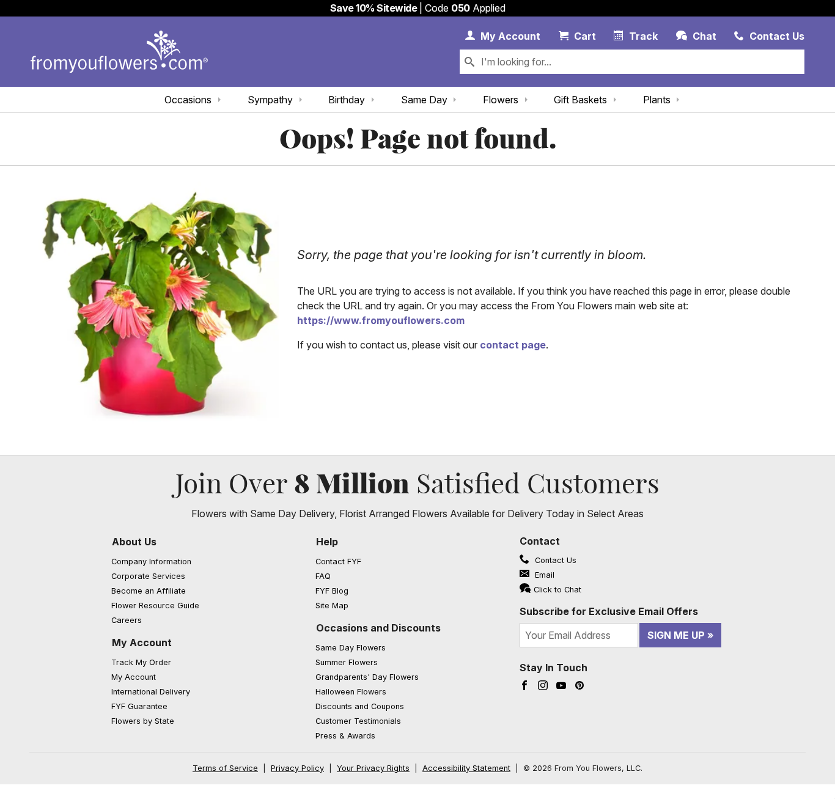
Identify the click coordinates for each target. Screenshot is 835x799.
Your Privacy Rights (373, 768)
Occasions (188, 100)
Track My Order (141, 662)
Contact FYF (338, 561)
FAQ (323, 576)
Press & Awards (345, 735)
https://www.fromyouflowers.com (381, 320)
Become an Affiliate (148, 590)
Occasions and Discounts (378, 628)
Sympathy (270, 100)
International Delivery (150, 691)
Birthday (346, 100)
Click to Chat (557, 589)
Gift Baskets (580, 100)
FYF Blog (331, 590)
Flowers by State (142, 721)
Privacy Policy (297, 768)
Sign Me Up (676, 635)
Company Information (151, 561)
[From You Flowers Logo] (119, 51)
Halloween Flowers (350, 691)
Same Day (424, 100)
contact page (513, 345)
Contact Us (554, 560)
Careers (126, 620)
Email (543, 575)
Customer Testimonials (358, 721)
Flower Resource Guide (155, 605)
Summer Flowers (346, 662)
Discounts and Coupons (359, 706)
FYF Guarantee (139, 706)
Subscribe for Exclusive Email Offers (609, 611)
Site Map (331, 605)
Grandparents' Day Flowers (367, 677)
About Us (134, 542)
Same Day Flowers (350, 647)
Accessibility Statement (466, 768)
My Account (142, 642)
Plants (657, 100)
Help (327, 542)
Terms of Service (225, 768)
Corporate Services (148, 576)
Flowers (500, 100)
